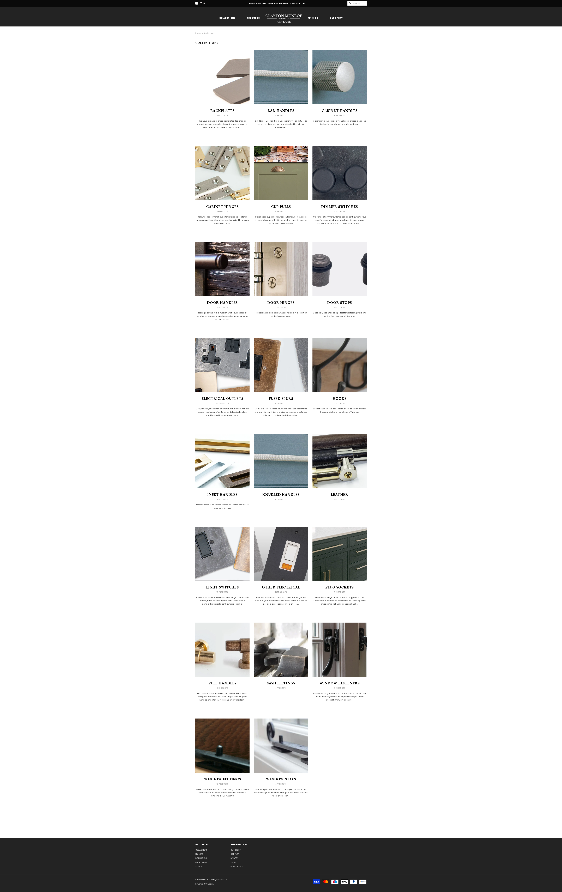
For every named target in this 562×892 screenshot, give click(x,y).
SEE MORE (222, 135)
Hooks (339, 398)
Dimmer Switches (339, 206)
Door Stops (339, 302)
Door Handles (222, 302)
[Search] (349, 3)
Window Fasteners (339, 683)
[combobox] (359, 3)
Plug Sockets (339, 587)
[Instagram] (196, 3)
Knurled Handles (281, 494)
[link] (202, 3)
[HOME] (283, 18)
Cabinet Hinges (222, 206)
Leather (339, 494)
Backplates (222, 110)
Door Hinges (281, 302)
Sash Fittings (281, 683)
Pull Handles (222, 683)
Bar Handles (281, 110)
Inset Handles (222, 494)
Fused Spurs (281, 398)
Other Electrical (281, 587)
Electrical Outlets (222, 398)
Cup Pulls (281, 206)
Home (198, 33)
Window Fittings (222, 779)
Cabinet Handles (340, 110)
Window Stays (281, 779)
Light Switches (222, 587)
